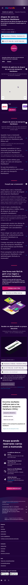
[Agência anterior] (3, 97)
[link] (12, 109)
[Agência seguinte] (25, 97)
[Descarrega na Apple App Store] (14, 573)
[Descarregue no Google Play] (5, 573)
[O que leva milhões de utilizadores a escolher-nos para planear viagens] (26, 184)
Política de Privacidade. (5, 388)
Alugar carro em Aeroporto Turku (11, 428)
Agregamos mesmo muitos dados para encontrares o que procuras (12, 509)
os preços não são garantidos (12, 502)
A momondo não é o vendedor (10, 506)
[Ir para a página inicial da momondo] (10, 8)
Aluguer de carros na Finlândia (15, 518)
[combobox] (8, 29)
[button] (2, 8)
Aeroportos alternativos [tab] (9, 412)
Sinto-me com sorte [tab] (8, 419)
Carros (6, 518)
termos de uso (20, 387)
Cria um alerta (10, 480)
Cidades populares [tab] (8, 416)
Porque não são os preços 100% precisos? (11, 512)
